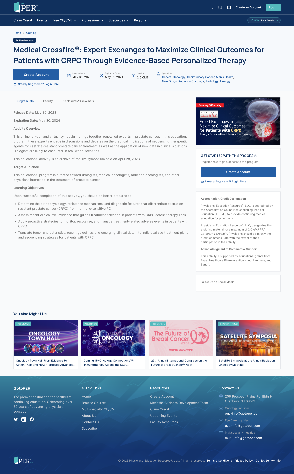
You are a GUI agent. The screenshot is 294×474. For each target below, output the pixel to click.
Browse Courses (94, 403)
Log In (273, 7)
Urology (225, 81)
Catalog (31, 32)
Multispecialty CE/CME (99, 409)
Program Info (25, 101)
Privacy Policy (243, 460)
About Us (89, 416)
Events (42, 20)
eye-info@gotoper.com (242, 426)
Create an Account (248, 7)
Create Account (36, 75)
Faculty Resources (164, 422)
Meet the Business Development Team (179, 403)
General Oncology (173, 77)
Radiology (212, 81)
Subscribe (89, 428)
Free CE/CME (62, 20)
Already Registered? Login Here (38, 84)
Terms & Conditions (219, 460)
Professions (90, 20)
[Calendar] (229, 7)
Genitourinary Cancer (200, 77)
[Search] (211, 7)
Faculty (48, 101)
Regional (140, 20)
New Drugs (169, 81)
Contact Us (90, 422)
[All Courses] (220, 7)
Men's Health (224, 77)
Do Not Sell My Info (268, 460)
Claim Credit (22, 20)
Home (17, 32)
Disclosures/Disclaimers (78, 101)
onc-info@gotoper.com (242, 413)
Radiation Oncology (191, 81)
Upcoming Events (163, 416)
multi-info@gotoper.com (243, 438)
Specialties (117, 20)
